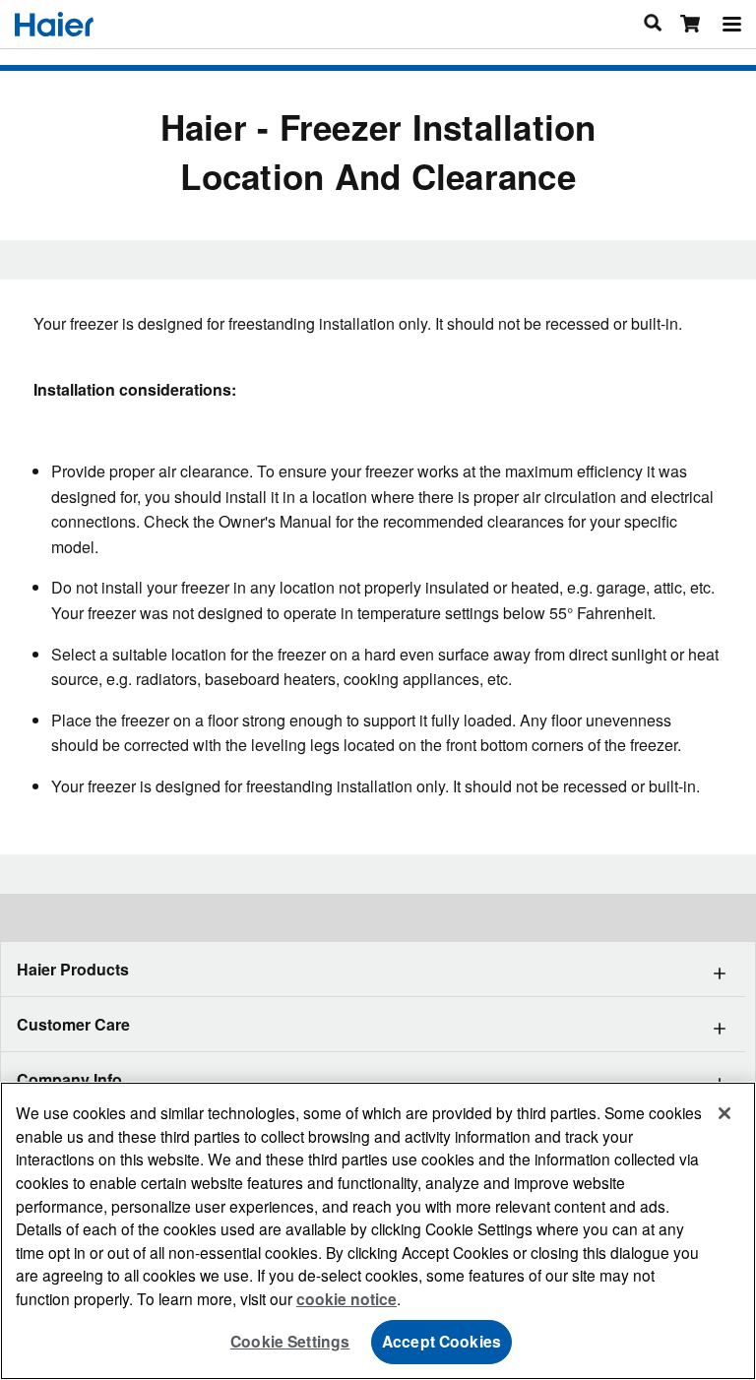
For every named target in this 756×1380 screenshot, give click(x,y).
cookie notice (346, 1298)
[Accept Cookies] (724, 1113)
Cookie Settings (289, 1341)
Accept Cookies (441, 1341)
